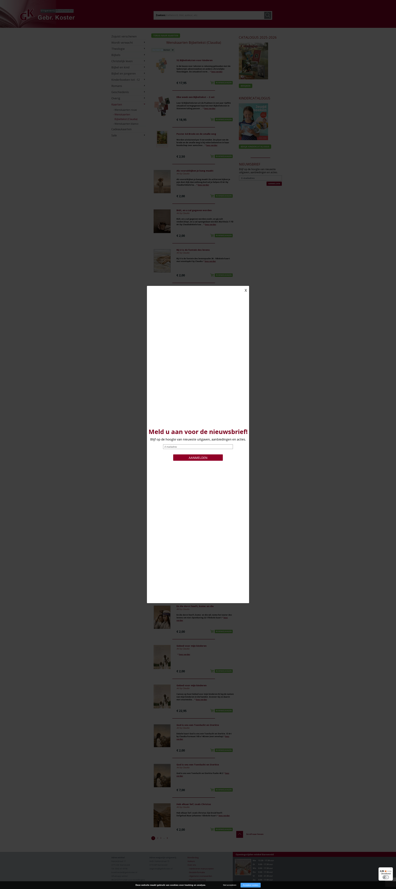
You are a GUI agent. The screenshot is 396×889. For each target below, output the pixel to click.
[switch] (386, 877)
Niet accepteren (229, 885)
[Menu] (391, 869)
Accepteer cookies (250, 885)
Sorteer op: (158, 50)
